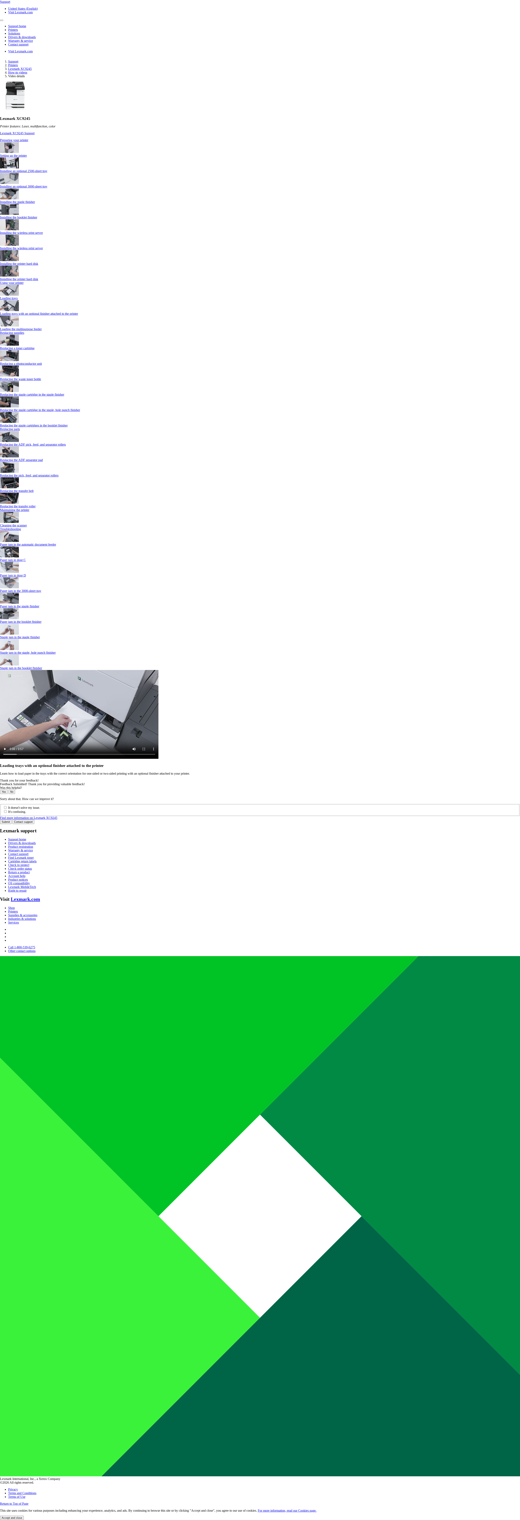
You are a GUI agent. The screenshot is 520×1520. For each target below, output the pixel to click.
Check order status (20, 868)
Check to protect (18, 865)
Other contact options (22, 951)
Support (13, 61)
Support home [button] (17, 26)
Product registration (20, 846)
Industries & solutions (22, 919)
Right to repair (17, 890)
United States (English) (23, 8)
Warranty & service (20, 850)
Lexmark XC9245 (20, 69)
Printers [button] (13, 29)
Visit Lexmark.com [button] (20, 12)
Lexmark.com (25, 899)
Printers (13, 65)
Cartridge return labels (22, 861)
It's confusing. (17, 811)
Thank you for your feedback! (19, 780)
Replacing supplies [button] (12, 332)
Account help (16, 876)
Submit (6, 821)
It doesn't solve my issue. (24, 807)
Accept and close (12, 1517)
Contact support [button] (18, 44)
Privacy (13, 1489)
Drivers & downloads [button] (22, 37)
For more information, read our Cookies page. (287, 1510)
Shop (11, 908)
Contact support (23, 821)
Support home (17, 839)
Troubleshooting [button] (10, 529)
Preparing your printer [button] (14, 140)
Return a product (19, 872)
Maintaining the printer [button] (14, 510)
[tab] (260, 140)
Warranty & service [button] (20, 40)
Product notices (18, 879)
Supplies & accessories (22, 915)
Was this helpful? (11, 787)
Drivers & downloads (22, 843)
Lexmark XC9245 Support (17, 133)
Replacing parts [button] (10, 429)
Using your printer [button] (12, 282)
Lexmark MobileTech (22, 887)
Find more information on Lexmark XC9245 (28, 818)
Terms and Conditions (22, 1493)
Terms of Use (16, 1496)
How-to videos (17, 72)
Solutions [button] (14, 33)
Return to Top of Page (14, 1503)
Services (13, 922)
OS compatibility (19, 883)
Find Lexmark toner (21, 857)
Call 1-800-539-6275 (21, 947)
